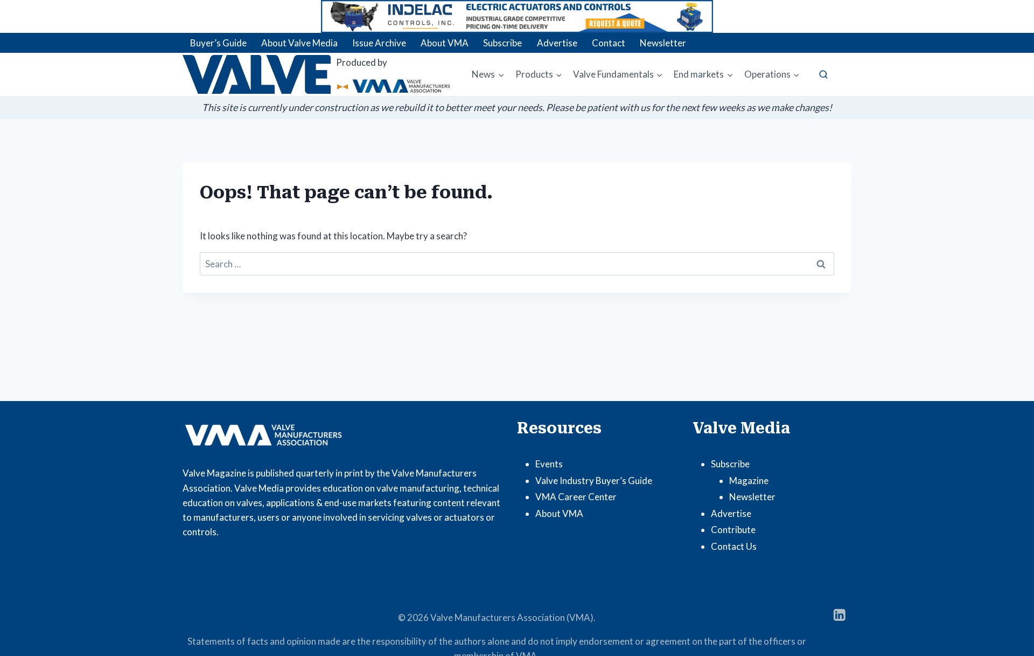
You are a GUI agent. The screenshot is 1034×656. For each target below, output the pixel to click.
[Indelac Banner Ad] (517, 16)
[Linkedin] (839, 615)
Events (549, 463)
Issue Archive (379, 43)
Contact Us (734, 546)
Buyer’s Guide (218, 43)
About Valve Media (299, 43)
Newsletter (663, 43)
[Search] (823, 74)
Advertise (557, 43)
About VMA (445, 43)
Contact (608, 43)
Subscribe (502, 43)
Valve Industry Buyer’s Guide (593, 480)
